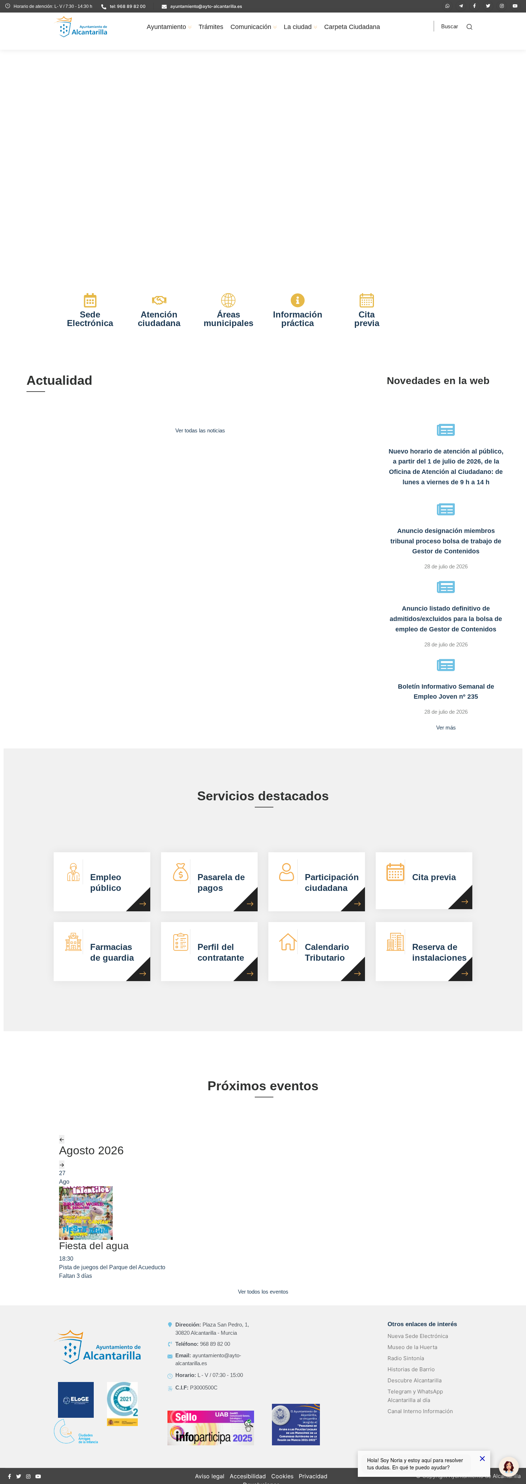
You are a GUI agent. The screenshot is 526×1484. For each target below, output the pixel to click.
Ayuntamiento (166, 26)
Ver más (446, 727)
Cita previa (434, 877)
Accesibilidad (248, 1476)
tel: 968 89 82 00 (128, 6)
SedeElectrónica (90, 319)
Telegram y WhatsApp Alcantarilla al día (415, 1395)
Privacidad (313, 1476)
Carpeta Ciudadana (352, 26)
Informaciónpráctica (297, 319)
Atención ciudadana (159, 319)
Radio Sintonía (406, 1358)
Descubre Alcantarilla (415, 1380)
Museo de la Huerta (412, 1347)
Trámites (211, 26)
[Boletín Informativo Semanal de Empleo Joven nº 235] (446, 665)
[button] (11, 160)
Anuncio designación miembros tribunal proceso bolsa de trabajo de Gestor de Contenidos (445, 541)
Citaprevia (366, 319)
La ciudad (298, 26)
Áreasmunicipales (228, 319)
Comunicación (250, 26)
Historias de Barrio (411, 1369)
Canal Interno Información (420, 1411)
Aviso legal (209, 1476)
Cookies (282, 1476)
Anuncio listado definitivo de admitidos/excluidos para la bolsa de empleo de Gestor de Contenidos (446, 619)
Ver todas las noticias (200, 430)
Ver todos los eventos (263, 1292)
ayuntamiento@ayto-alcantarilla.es (206, 6)
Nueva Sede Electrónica (418, 1336)
